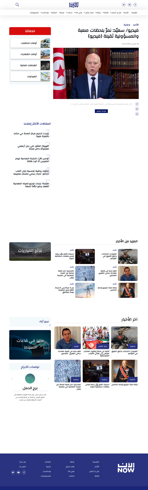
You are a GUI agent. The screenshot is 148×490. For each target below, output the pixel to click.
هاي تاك (78, 12)
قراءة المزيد (101, 111)
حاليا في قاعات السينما (30, 344)
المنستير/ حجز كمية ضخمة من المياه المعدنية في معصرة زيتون (65, 274)
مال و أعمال (116, 12)
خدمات (69, 12)
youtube (18, 472)
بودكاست (45, 12)
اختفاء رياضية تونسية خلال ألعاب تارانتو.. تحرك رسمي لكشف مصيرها (31, 172)
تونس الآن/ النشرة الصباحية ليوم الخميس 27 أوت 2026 (32, 159)
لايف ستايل (89, 12)
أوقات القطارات (29, 54)
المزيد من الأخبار (127, 241)
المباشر (54, 12)
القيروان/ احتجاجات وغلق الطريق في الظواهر (109, 256)
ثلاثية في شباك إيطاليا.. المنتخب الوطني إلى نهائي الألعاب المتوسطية (96, 353)
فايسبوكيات (34, 12)
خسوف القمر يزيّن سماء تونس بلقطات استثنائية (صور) (64, 256)
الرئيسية (134, 12)
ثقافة (106, 12)
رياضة (99, 12)
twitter (13, 472)
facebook (24, 472)
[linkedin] (137, 114)
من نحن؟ (22, 462)
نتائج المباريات (30, 250)
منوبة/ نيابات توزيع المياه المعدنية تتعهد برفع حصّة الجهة (31, 184)
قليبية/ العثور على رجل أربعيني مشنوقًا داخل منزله (33, 147)
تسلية (62, 12)
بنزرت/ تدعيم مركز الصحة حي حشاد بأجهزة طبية (31, 134)
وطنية (127, 25)
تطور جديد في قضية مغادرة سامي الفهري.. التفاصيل (107, 273)
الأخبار (126, 12)
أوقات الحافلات (29, 43)
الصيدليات (32, 76)
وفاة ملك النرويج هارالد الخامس (107, 289)
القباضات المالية (28, 65)
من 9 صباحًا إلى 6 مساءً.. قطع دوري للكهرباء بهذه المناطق (64, 290)
